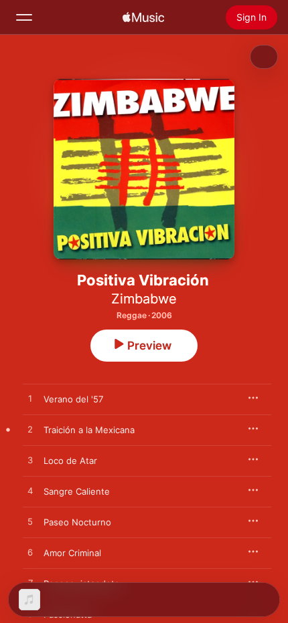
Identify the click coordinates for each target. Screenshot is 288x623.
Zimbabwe (144, 299)
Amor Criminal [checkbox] (72, 552)
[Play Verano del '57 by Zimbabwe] (30, 399)
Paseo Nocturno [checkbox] (77, 522)
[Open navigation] (24, 17)
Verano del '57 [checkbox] (73, 399)
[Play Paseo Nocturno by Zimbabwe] (30, 522)
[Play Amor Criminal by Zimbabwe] (30, 553)
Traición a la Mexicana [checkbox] (89, 429)
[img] (143, 17)
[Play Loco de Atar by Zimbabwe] (30, 461)
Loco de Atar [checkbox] (70, 460)
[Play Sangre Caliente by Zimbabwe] (30, 491)
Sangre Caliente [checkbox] (77, 491)
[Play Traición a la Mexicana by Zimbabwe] (30, 430)
